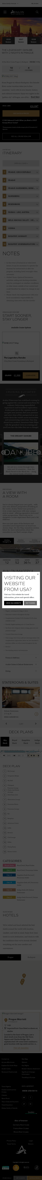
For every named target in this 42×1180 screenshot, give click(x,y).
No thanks (30, 603)
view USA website (13, 603)
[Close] (37, 574)
